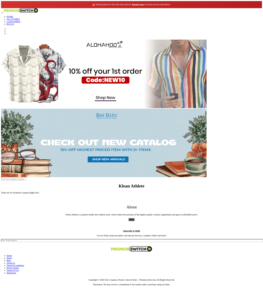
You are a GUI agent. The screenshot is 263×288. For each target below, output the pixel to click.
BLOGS (10, 24)
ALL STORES (13, 19)
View (131, 220)
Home (9, 255)
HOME (10, 16)
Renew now (138, 4)
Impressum (11, 273)
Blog (9, 260)
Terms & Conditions (15, 265)
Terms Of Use (13, 270)
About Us (11, 263)
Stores (9, 258)
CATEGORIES (13, 21)
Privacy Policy (13, 268)
